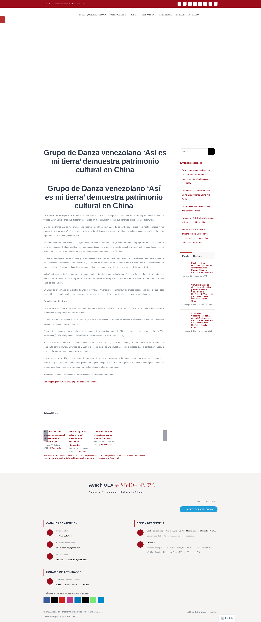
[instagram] (195, 4)
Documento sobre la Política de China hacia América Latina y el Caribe (196, 194)
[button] (201, 15)
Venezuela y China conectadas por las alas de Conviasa (101, 423)
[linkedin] (200, 4)
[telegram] (215, 4)
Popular (186, 256)
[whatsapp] (210, 4)
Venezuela (102, 458)
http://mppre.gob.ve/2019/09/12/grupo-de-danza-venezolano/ (70, 382)
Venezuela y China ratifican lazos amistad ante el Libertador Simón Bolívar (50, 423)
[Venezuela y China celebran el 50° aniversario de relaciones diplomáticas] (79, 423)
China (51, 458)
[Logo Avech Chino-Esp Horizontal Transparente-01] (58, 11)
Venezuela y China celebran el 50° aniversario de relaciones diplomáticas (76, 423)
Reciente (197, 256)
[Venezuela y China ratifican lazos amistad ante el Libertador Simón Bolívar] (54, 423)
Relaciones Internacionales (85, 458)
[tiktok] (205, 4)
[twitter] (185, 4)
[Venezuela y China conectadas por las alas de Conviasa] (105, 423)
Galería (58, 423)
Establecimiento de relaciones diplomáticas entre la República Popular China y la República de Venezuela (202, 267)
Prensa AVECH (52, 456)
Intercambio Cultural (63, 458)
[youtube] (190, 4)
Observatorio (127, 456)
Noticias (117, 456)
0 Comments (55, 448)
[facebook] (179, 4)
